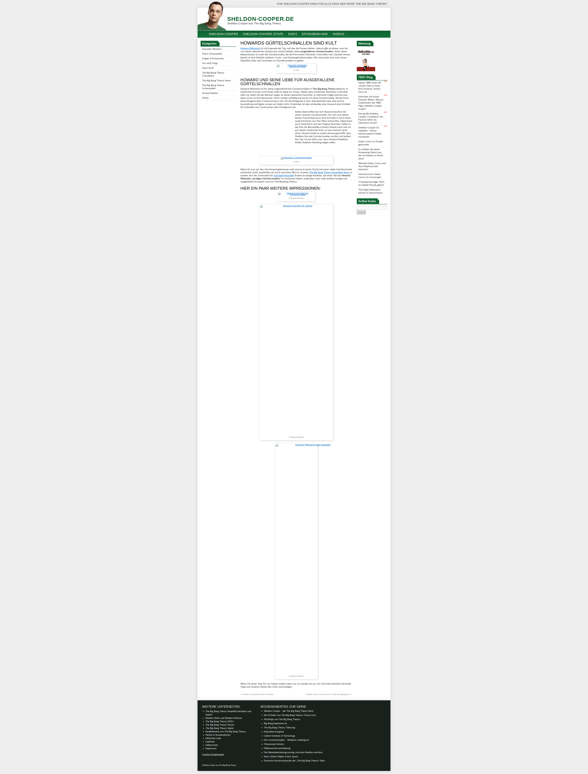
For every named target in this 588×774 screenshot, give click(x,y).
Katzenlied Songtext (274, 732)
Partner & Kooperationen (217, 735)
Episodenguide (315, 34)
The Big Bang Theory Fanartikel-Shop (329, 172)
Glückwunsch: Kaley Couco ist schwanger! (369, 175)
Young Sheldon (210, 93)
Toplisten (210, 742)
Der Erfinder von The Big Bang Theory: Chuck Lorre (290, 715)
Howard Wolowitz (250, 48)
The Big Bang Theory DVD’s (219, 721)
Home (202, 34)
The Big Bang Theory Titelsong (279, 728)
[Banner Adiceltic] (366, 70)
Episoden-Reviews (212, 49)
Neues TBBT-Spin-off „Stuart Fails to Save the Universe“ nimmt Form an (369, 87)
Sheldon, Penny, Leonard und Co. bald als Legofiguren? (328, 694)
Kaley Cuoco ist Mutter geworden (370, 143)
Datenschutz (211, 745)
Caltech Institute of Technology (279, 736)
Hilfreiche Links (213, 738)
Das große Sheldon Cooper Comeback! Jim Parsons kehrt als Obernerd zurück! (370, 118)
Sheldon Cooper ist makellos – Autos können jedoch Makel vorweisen (369, 132)
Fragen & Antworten (213, 58)
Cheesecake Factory (274, 744)
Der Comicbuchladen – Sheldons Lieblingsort (286, 740)
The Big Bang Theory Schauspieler (213, 87)
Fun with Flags (210, 63)
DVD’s (292, 34)
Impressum (210, 748)
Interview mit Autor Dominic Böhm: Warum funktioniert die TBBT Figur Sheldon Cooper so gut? (370, 102)
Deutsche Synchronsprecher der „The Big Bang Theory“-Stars (294, 761)
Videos (338, 34)
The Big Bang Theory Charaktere (213, 74)
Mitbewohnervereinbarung (277, 748)
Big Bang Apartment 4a (275, 723)
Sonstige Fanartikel (284, 175)
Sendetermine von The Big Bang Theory (225, 731)
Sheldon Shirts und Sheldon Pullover (223, 718)
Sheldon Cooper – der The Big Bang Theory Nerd (288, 711)
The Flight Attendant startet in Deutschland (370, 191)
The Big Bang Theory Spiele (219, 728)
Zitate (205, 98)
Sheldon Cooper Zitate (263, 34)
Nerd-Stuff (208, 68)
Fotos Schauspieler (212, 54)
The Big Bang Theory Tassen (219, 725)
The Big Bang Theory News (216, 80)
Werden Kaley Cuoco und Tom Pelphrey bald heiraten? (372, 166)
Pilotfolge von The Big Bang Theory (282, 719)
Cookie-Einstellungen (213, 754)
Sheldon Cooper (223, 34)
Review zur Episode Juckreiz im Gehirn (257, 694)
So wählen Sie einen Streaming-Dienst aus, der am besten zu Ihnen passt (370, 154)
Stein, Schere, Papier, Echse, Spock (281, 756)
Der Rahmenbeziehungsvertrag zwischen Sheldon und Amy (293, 752)
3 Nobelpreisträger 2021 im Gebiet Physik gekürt (371, 183)
